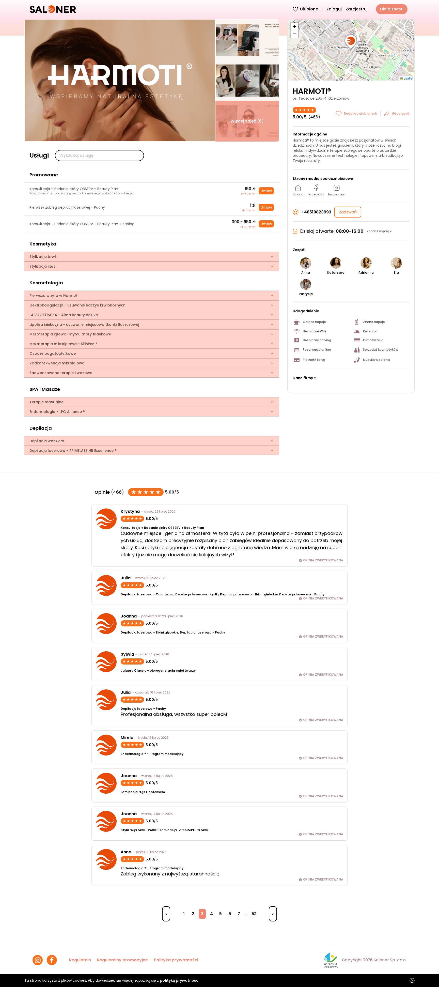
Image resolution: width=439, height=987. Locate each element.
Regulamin (80, 960)
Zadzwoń (348, 212)
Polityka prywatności (176, 960)
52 (254, 914)
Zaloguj (334, 9)
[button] (351, 42)
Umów (266, 190)
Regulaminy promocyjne (122, 960)
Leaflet (408, 78)
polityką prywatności (179, 980)
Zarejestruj (357, 9)
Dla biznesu (391, 9)
